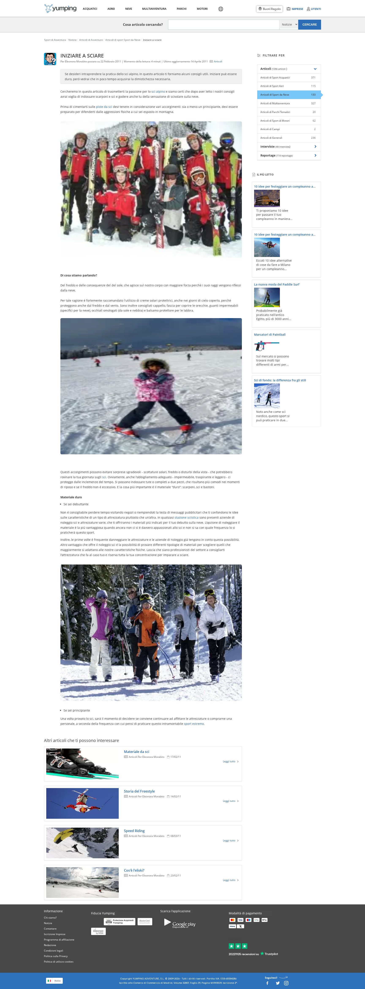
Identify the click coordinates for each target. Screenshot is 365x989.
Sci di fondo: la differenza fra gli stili (280, 380)
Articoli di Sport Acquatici (288, 77)
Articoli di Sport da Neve (288, 94)
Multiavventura (153, 9)
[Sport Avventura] (60, 8)
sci (104, 477)
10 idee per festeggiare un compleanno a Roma (283, 186)
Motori (202, 9)
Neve (128, 9)
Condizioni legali (53, 950)
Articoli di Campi (288, 129)
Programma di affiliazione (59, 939)
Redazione (50, 945)
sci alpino (158, 91)
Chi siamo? (50, 917)
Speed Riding (134, 830)
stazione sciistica (187, 517)
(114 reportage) (284, 155)
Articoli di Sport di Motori (288, 120)
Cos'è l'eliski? (134, 870)
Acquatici (89, 9)
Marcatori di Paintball (270, 334)
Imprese (297, 9)
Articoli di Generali (288, 138)
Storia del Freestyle (139, 791)
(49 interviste (282, 146)
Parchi (181, 9)
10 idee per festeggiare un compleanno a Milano (283, 234)
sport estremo (194, 724)
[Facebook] (267, 984)
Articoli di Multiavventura (288, 103)
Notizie (48, 923)
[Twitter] (277, 984)
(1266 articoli (279, 68)
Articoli (218, 61)
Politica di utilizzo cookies (59, 961)
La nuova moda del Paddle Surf (276, 284)
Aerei (111, 9)
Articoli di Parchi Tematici (288, 112)
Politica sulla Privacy (56, 956)
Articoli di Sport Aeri (288, 86)
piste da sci (104, 107)
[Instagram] (286, 984)
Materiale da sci (136, 751)
